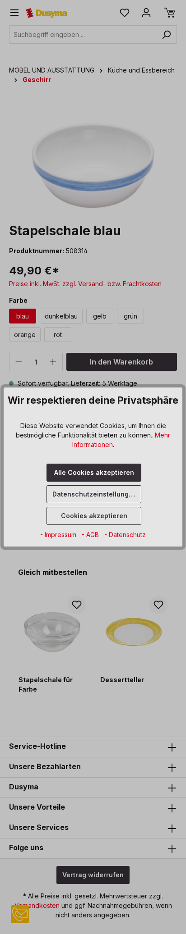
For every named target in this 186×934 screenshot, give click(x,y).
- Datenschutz (125, 534)
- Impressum (59, 534)
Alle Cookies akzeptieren (94, 472)
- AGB (91, 534)
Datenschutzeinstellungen (94, 494)
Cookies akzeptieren (94, 515)
